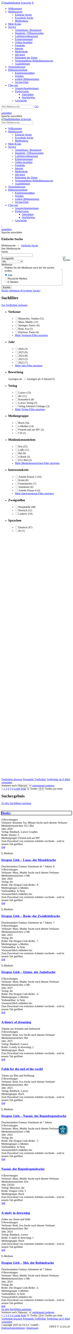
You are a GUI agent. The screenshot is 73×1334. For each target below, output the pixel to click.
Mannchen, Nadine (28, 318)
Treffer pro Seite (53, 788)
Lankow (22, 513)
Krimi (21, 480)
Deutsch (22, 527)
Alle (10, 275)
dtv (20, 396)
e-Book (22, 456)
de (19, 530)
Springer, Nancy (27, 325)
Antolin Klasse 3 (27, 476)
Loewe (22, 392)
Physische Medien (17, 278)
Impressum (32, 1328)
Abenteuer (24, 487)
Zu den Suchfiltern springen (16, 803)
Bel (20, 453)
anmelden (6, 113)
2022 (21, 362)
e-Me (21, 449)
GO (36, 106)
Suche (4, 251)
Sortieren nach (9, 785)
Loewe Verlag (25, 402)
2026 (21, 348)
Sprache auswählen (11, 116)
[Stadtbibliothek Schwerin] (16, 2)
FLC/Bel (23, 460)
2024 (21, 355)
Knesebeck (24, 399)
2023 (21, 359)
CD (20, 433)
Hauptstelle (24, 506)
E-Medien (13, 281)
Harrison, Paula (26, 332)
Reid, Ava (23, 328)
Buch (21, 422)
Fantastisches (25, 483)
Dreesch (22, 510)
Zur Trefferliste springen (14, 305)
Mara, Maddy (25, 322)
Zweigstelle (7, 258)
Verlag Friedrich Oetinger (32, 406)
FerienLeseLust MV (29, 429)
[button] (67, 258)
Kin (20, 446)
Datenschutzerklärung (13, 1328)
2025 (21, 352)
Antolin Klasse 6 (27, 490)
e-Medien (23, 426)
